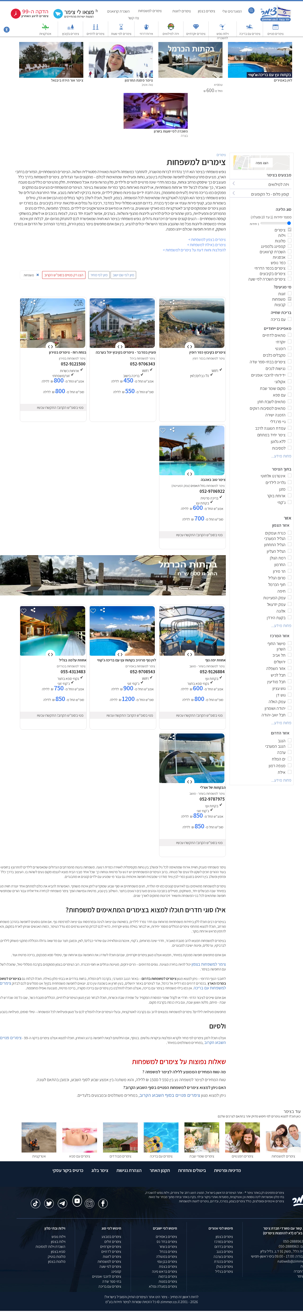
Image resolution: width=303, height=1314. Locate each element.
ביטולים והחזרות (192, 1170)
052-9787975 (212, 799)
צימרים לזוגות (181, 11)
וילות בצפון (58, 1241)
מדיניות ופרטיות (227, 1170)
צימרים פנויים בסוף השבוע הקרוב (169, 1095)
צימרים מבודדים (120, 1156)
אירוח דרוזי (146, 34)
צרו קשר (133, 17)
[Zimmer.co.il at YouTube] (76, 1196)
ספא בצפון (58, 1251)
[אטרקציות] (45, 29)
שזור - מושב (196, 666)
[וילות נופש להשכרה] (222, 29)
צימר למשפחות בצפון (209, 964)
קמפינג (116, 1271)
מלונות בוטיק (56, 1256)
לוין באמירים (283, 80)
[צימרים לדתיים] (95, 29)
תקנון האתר (160, 1170)
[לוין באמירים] (260, 44)
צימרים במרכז (223, 1241)
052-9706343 (142, 364)
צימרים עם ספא (79, 1156)
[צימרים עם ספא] (79, 1151)
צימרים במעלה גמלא (163, 1286)
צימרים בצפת (168, 1266)
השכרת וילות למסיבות (50, 1246)
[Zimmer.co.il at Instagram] (89, 1201)
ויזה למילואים (171, 34)
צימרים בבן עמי (167, 1261)
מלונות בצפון (56, 1261)
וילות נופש (58, 1236)
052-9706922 (212, 491)
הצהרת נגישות (129, 1170)
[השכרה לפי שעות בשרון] (156, 95)
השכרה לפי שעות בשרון (171, 131)
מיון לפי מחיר (98, 274)
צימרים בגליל (224, 1271)
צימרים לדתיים (95, 34)
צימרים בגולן (224, 1266)
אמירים (129, 666)
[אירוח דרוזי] (146, 29)
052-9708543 (142, 672)
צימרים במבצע (111, 1236)
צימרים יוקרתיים (195, 34)
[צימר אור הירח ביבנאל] (51, 44)
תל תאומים (197, 486)
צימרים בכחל (168, 1251)
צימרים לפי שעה (110, 1266)
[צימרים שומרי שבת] (201, 1151)
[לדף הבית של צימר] (275, 20)
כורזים (61, 666)
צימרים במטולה (166, 1256)
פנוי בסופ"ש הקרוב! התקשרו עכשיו (60, 407)
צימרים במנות (168, 1281)
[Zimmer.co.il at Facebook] (103, 1201)
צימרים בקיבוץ (70, 34)
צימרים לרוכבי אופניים (106, 1276)
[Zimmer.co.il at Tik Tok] (35, 1201)
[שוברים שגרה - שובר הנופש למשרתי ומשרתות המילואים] (170, 29)
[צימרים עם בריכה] (249, 29)
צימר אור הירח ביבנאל (67, 80)
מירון (62, 358)
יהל (132, 358)
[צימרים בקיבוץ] (70, 29)
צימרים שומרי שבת (201, 1156)
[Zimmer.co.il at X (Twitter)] (49, 1201)
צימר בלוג (99, 1170)
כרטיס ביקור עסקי (68, 1170)
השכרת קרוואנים (118, 11)
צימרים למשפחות (150, 10)
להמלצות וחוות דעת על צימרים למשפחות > (194, 250)
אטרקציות (45, 34)
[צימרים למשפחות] (283, 1151)
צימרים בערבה (223, 1256)
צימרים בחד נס (167, 1241)
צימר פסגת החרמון (139, 80)
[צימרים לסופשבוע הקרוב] (26, 17)
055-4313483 (73, 672)
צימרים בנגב (224, 1251)
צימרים (221, 154)
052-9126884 (212, 672)
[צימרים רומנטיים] (242, 1151)
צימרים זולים (112, 1241)
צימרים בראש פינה (164, 1271)
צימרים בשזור (168, 1246)
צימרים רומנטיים (242, 1156)
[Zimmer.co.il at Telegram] (62, 1201)
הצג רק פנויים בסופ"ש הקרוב (63, 274)
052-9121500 (73, 364)
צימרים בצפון (206, 11)
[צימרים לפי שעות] (121, 29)
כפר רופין (198, 358)
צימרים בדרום (223, 1246)
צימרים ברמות (167, 1276)
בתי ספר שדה (111, 1281)
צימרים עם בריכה (249, 34)
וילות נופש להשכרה (223, 36)
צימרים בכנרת (223, 1261)
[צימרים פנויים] (275, 29)
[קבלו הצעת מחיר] (71, 17)
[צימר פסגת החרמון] (121, 44)
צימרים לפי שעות (121, 34)
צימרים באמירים (166, 1236)
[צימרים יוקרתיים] (196, 29)
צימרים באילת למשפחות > (206, 244)
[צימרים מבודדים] (120, 1151)
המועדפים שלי (232, 11)
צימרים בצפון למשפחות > (207, 239)
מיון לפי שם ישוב (123, 274)
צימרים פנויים (275, 34)
